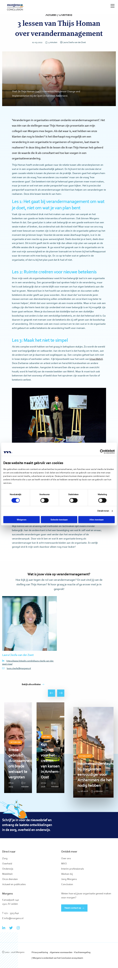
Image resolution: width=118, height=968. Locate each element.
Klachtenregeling (82, 952)
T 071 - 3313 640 (10, 913)
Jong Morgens (69, 879)
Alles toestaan (96, 519)
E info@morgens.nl (12, 918)
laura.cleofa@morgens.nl (19, 668)
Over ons (66, 858)
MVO (64, 864)
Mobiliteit (7, 874)
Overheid (7, 864)
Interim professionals (72, 869)
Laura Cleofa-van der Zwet (74, 42)
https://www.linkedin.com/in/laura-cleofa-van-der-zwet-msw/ (28, 662)
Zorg (4, 858)
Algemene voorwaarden (61, 952)
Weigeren (21, 519)
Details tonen (103, 511)
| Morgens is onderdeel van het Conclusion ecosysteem (57, 958)
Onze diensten (10, 879)
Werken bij (67, 874)
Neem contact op (73, 908)
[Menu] (112, 4)
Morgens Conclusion (15, 7)
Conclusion (67, 884)
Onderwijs (7, 869)
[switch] (44, 500)
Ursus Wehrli (96, 359)
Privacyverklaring (40, 952)
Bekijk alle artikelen (31, 684)
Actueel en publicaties (14, 884)
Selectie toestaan (59, 519)
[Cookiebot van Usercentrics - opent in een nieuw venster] (102, 451)
